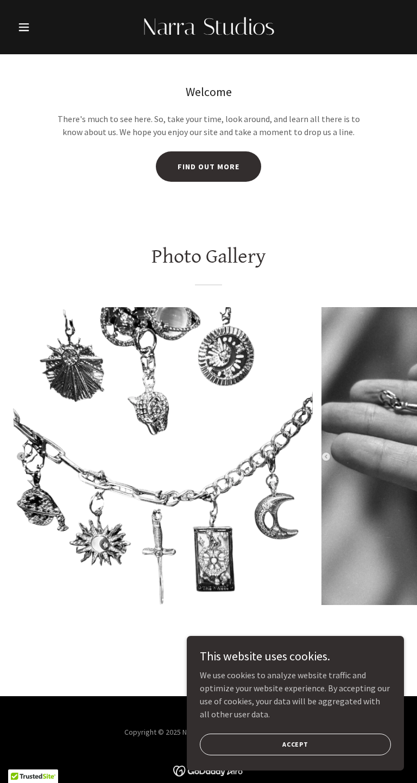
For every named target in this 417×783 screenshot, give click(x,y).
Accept (295, 744)
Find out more (208, 166)
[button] (42, 27)
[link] (209, 31)
